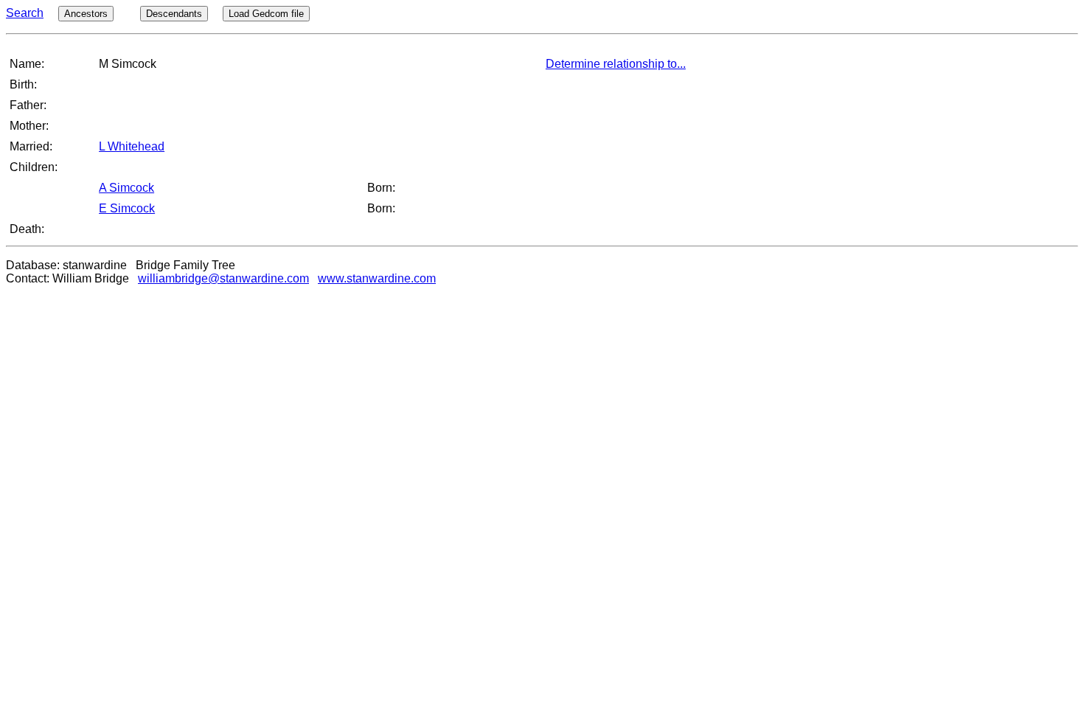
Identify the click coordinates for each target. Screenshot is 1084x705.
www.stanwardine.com (377, 278)
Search (25, 13)
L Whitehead (131, 146)
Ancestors (86, 13)
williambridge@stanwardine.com (223, 278)
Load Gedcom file (266, 13)
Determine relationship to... (616, 64)
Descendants (174, 13)
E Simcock (127, 208)
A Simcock (126, 187)
